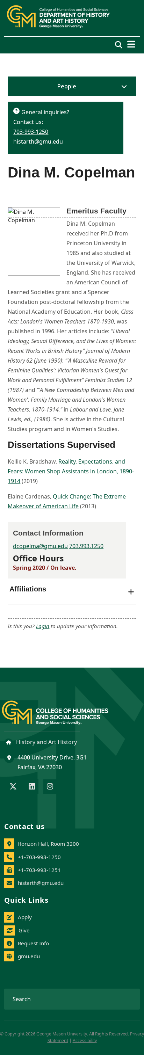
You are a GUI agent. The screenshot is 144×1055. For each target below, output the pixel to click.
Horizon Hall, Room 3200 (48, 843)
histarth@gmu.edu (38, 141)
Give (24, 930)
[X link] (13, 787)
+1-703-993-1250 (39, 856)
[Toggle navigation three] (131, 44)
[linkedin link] (31, 787)
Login (42, 626)
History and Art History (46, 742)
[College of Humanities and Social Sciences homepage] (62, 708)
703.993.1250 (86, 546)
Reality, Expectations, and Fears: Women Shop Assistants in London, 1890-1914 (71, 471)
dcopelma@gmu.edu (40, 546)
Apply (25, 917)
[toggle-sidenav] (122, 86)
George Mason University (61, 1034)
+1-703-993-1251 (39, 869)
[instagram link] (50, 787)
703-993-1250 (30, 132)
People (66, 86)
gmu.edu (29, 956)
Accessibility (85, 1040)
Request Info (33, 943)
